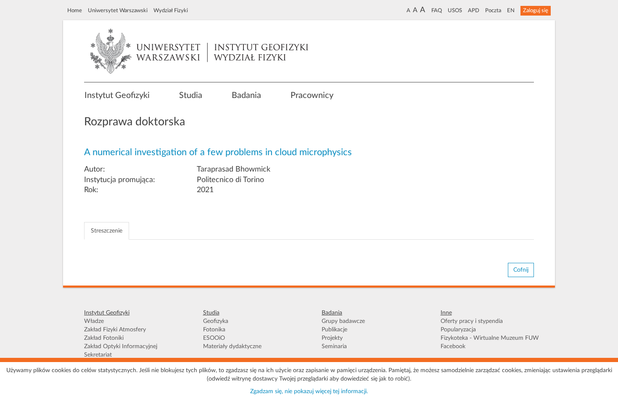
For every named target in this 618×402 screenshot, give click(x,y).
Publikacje (334, 330)
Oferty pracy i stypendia (472, 321)
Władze (94, 321)
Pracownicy (312, 95)
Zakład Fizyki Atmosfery (115, 330)
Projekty (332, 338)
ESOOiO (214, 338)
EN (511, 10)
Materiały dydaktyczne (232, 346)
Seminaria (334, 346)
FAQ (436, 10)
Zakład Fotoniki (104, 338)
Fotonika (214, 330)
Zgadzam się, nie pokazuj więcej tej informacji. (309, 391)
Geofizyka (215, 321)
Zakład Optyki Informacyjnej (120, 346)
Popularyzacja (458, 330)
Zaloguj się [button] (535, 10)
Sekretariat (98, 355)
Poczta (493, 10)
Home (74, 10)
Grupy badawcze (343, 321)
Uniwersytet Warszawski (118, 10)
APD (473, 10)
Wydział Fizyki (170, 10)
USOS (455, 10)
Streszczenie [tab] (106, 231)
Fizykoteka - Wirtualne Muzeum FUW (490, 338)
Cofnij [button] (520, 270)
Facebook (453, 346)
